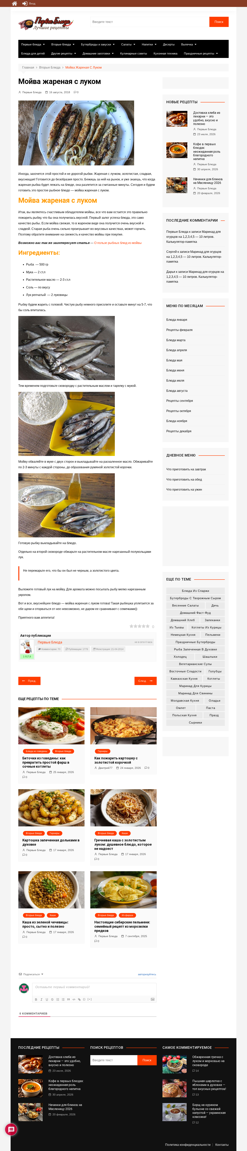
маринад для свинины (195, 693)
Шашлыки (210, 656)
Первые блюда (31, 44)
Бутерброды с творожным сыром (195, 598)
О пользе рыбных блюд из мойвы (118, 243)
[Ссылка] (79, 999)
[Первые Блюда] (27, 646)
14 (197, 1070)
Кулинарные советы (133, 53)
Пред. (32, 680)
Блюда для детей (33, 53)
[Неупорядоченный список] (63, 999)
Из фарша (127, 915)
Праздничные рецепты (199, 53)
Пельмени (212, 634)
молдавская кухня (185, 700)
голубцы (215, 671)
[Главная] (14, 3)
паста (210, 708)
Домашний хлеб (183, 620)
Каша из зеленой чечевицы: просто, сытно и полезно (45, 924)
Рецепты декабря (178, 431)
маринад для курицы (195, 686)
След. (142, 680)
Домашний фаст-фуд (195, 612)
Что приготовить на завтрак (186, 469)
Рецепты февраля (179, 330)
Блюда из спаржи (195, 590)
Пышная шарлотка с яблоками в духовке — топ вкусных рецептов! (209, 1085)
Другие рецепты (61, 53)
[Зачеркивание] (52, 999)
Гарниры (102, 751)
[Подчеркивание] (47, 999)
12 (197, 1122)
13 (197, 1094)
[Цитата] (68, 999)
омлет (181, 708)
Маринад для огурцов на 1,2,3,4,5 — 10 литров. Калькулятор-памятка (193, 236)
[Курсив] (41, 999)
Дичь (215, 605)
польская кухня (184, 715)
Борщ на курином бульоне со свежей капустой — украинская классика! (209, 1111)
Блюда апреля (176, 350)
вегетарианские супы (195, 664)
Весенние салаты (185, 605)
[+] (90, 999)
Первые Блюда (31, 92)
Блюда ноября (176, 421)
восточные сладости (185, 671)
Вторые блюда (61, 44)
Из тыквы (177, 627)
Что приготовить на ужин (184, 489)
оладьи (214, 700)
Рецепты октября (178, 411)
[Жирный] (36, 999)
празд (214, 715)
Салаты (126, 44)
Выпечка (187, 44)
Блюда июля (175, 380)
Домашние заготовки (96, 53)
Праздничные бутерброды (195, 642)
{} (84, 999)
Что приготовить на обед (184, 479)
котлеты (213, 678)
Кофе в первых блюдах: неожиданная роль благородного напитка (206, 151)
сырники (195, 722)
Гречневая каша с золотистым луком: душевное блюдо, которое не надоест (123, 844)
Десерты (169, 44)
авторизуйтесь (146, 974)
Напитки (147, 44)
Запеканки (212, 620)
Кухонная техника (165, 53)
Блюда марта (175, 340)
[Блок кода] (74, 999)
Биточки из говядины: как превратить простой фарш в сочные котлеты (45, 762)
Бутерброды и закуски (96, 44)
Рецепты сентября (179, 400)
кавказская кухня (184, 678)
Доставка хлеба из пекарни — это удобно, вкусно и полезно (206, 118)
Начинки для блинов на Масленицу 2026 (208, 181)
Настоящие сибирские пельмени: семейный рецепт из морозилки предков (122, 926)
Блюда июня (175, 370)
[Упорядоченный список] (57, 999)
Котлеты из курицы (207, 627)
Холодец (180, 656)
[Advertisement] (195, 536)
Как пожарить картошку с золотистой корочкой (116, 760)
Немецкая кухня (183, 634)
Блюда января (176, 319)
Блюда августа (177, 390)
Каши (125, 833)
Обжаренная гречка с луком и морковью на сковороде (208, 1061)
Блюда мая (174, 360)
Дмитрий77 (105, 767)
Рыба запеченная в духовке (195, 649)
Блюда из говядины (36, 751)
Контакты (222, 1144)
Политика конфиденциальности (188, 1144)
